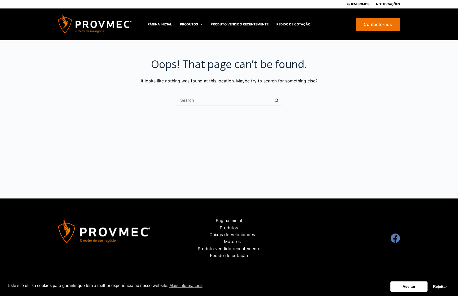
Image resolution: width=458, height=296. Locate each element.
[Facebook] (395, 238)
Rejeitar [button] (440, 286)
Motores (232, 241)
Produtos (189, 24)
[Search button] (276, 100)
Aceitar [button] (409, 286)
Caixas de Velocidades (232, 234)
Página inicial (160, 24)
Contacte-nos (378, 24)
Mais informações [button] (185, 285)
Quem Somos (358, 4)
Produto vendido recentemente (239, 24)
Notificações (388, 4)
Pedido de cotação (293, 24)
